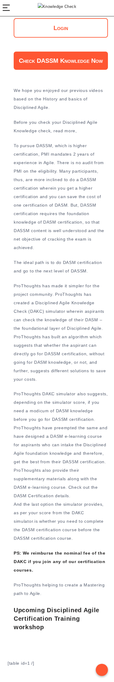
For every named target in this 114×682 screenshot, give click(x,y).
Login (61, 28)
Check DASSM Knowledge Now (61, 60)
